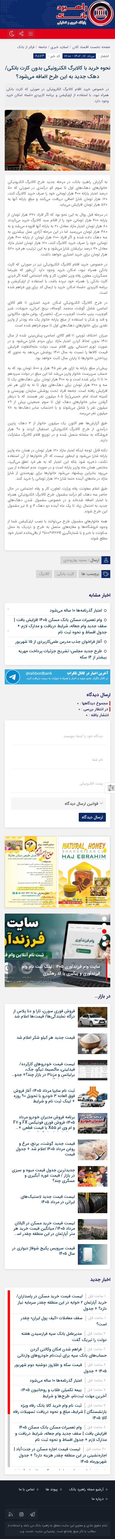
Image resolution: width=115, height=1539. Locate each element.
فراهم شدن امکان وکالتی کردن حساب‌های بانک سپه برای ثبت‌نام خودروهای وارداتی (62, 1352)
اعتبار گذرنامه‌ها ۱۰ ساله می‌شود (76, 610)
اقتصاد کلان (80, 47)
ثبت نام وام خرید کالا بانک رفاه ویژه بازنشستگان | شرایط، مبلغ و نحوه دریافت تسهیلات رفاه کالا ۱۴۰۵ (60, 1411)
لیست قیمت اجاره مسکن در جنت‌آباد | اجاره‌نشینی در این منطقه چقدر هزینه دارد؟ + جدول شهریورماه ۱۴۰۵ (60, 1455)
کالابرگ (44, 574)
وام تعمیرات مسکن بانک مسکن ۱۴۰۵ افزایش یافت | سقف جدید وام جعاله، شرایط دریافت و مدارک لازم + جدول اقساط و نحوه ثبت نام (60, 626)
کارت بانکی (65, 574)
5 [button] (104, 944)
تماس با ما (26, 1489)
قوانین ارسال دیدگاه (81, 803)
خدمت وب (26, 1531)
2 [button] (104, 925)
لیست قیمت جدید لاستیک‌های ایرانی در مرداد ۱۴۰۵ (48, 1199)
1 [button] (104, 919)
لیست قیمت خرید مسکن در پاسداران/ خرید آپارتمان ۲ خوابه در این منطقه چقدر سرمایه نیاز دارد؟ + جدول (62, 1302)
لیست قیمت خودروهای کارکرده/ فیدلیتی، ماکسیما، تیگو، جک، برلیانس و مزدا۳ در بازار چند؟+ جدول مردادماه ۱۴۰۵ (43, 1072)
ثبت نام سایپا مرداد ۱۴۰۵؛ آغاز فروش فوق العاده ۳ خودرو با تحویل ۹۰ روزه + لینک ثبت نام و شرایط (44, 1095)
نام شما (97, 760)
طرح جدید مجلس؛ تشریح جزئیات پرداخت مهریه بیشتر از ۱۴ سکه (62, 654)
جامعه (42, 47)
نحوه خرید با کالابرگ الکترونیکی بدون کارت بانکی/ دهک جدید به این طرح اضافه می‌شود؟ (57, 72)
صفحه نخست (99, 47)
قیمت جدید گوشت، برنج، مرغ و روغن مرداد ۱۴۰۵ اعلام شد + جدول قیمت (45, 1148)
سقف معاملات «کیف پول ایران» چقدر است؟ (64, 1321)
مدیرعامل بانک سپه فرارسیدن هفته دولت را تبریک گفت (64, 1336)
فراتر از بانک (25, 47)
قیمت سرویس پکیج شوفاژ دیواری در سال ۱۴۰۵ (43, 1251)
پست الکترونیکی (91, 783)
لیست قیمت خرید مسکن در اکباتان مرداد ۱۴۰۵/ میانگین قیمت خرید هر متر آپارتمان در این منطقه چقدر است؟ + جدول (43, 1231)
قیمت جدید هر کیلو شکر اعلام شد (46, 1037)
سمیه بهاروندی (75, 560)
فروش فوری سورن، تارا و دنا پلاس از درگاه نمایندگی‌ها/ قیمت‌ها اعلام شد (44, 1014)
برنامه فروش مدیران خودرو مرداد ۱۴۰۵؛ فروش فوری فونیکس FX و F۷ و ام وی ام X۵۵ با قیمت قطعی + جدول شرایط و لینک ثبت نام (44, 1125)
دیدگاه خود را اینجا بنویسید (83, 736)
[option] (57, 950)
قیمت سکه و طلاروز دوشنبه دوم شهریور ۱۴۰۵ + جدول (60, 1368)
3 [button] (104, 931)
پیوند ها (52, 1489)
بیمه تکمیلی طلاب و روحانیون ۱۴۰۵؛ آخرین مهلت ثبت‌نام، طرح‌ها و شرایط (64, 1393)
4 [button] (104, 938)
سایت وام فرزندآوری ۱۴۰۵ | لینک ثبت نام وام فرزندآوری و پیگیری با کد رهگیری (61, 970)
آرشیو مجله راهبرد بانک (86, 1489)
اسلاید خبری (59, 47)
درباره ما (98, 1499)
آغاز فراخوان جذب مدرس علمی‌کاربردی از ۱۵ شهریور (58, 641)
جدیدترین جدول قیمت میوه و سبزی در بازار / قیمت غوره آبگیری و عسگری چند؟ (43, 1175)
